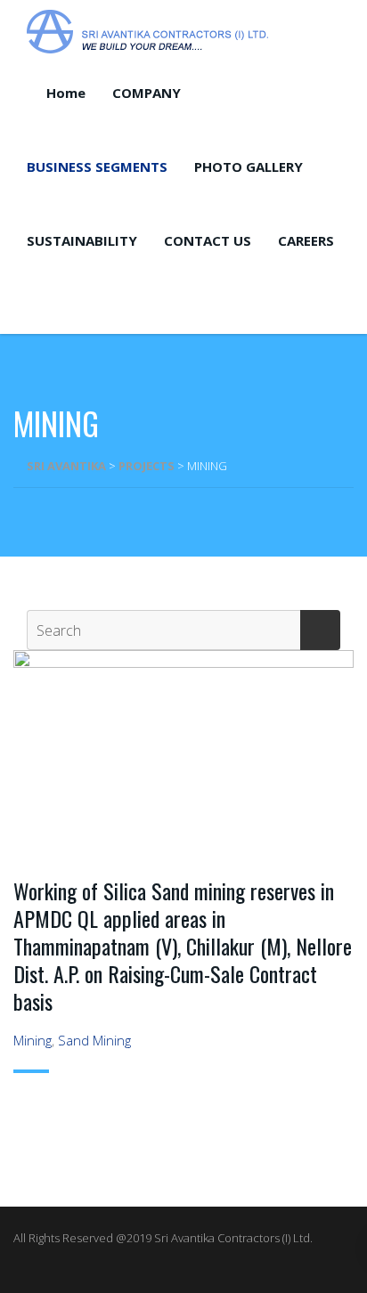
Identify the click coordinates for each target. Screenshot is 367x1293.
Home (66, 93)
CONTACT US (207, 240)
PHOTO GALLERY (248, 166)
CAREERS (306, 240)
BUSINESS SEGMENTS (97, 166)
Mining (32, 1040)
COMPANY (146, 93)
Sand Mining (94, 1040)
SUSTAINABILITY (82, 240)
